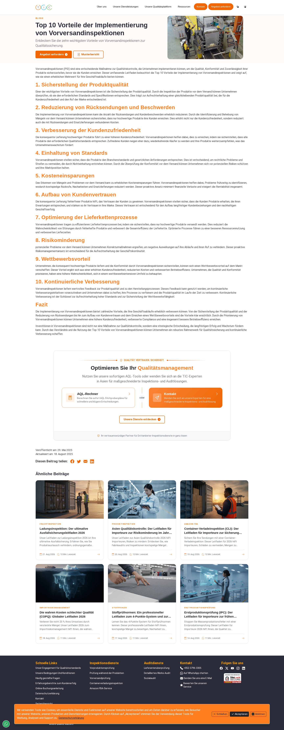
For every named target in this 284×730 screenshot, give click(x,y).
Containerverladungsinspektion (106, 683)
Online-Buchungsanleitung (49, 688)
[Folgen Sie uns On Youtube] (232, 668)
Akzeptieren (241, 714)
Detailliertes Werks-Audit (157, 673)
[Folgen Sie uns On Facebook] (221, 668)
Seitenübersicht (44, 703)
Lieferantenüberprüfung (156, 668)
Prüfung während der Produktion (107, 673)
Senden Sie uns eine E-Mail (198, 678)
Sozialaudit (150, 678)
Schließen (222, 714)
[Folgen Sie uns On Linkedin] (243, 668)
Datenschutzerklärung (47, 693)
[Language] (237, 6)
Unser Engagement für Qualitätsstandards (58, 668)
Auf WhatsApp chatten (196, 673)
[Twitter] (79, 461)
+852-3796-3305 (192, 668)
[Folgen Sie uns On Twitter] (226, 668)
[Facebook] (72, 461)
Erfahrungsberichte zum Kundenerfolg (56, 683)
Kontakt (201, 6)
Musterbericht (90, 54)
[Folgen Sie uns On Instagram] (238, 668)
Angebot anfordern (221, 6)
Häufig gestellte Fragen (48, 678)
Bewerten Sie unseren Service (195, 685)
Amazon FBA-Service (101, 688)
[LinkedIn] (92, 461)
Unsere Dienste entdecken (140, 419)
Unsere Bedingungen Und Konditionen (55, 673)
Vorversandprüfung (100, 678)
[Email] (85, 461)
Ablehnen (260, 714)
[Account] (245, 6)
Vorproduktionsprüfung (102, 668)
